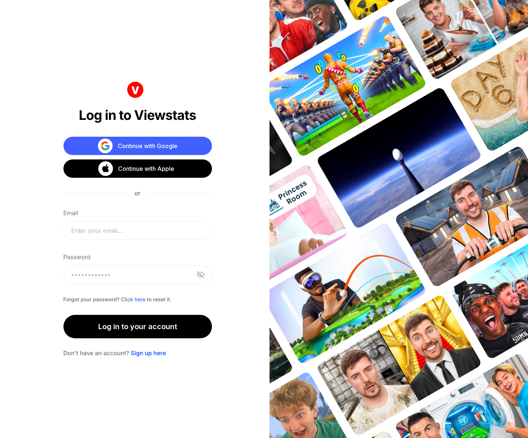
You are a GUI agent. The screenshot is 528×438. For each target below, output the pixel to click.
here (140, 300)
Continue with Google (147, 146)
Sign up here (148, 353)
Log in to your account (137, 326)
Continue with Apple (146, 168)
